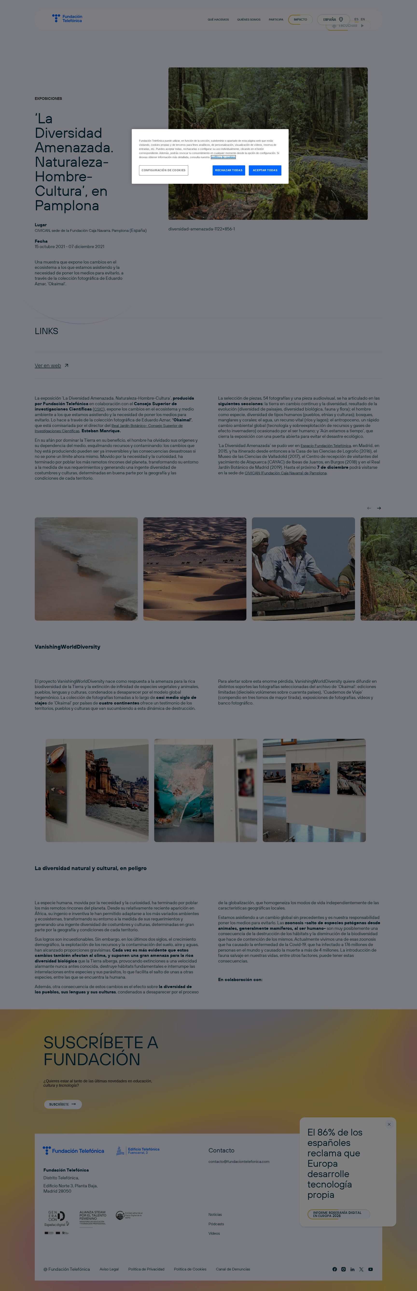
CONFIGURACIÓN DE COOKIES (164, 170)
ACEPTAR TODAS (265, 170)
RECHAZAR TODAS (228, 170)
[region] (210, 156)
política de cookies (223, 157)
